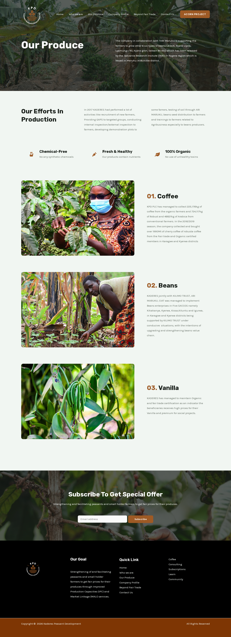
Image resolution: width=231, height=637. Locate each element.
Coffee (172, 559)
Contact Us (167, 14)
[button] (195, 14)
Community (176, 579)
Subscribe (141, 519)
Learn (172, 574)
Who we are (76, 14)
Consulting (175, 564)
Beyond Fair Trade (145, 14)
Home (59, 14)
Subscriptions (177, 569)
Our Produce (95, 14)
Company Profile (119, 14)
